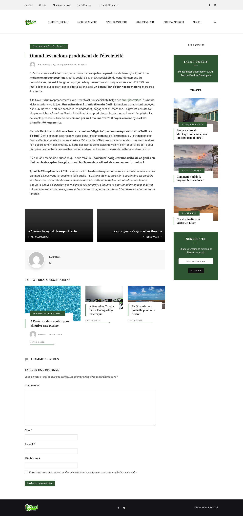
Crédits (42, 4)
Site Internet (32, 458)
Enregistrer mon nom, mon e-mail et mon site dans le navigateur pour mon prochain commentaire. (83, 472)
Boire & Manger (174, 22)
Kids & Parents (145, 22)
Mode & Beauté (87, 22)
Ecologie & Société (192, 124)
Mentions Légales (61, 4)
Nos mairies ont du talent (48, 46)
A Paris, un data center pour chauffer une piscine (49, 323)
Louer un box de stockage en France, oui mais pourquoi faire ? (192, 133)
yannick (47, 64)
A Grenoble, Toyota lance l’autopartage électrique (101, 310)
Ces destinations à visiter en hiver (188, 220)
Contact (29, 4)
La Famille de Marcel (108, 4)
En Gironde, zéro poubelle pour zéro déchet (144, 310)
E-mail (30, 444)
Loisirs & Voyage (191, 171)
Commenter (32, 385)
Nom (29, 430)
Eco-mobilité (189, 213)
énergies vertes (131, 100)
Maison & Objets (116, 22)
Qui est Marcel (84, 4)
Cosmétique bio (58, 22)
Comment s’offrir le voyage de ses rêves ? (190, 178)
